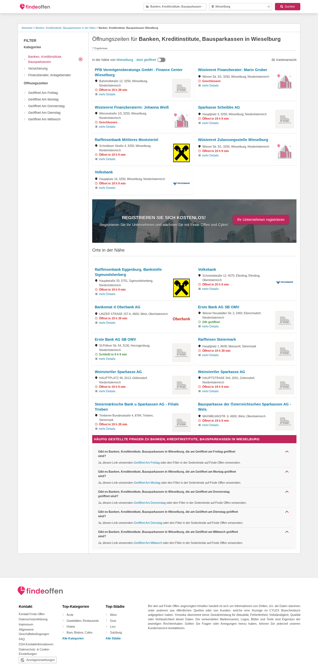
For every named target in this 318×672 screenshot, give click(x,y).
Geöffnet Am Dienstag (148, 522)
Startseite (27, 27)
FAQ (22, 639)
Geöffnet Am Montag (147, 482)
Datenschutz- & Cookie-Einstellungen (34, 651)
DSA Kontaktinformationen (36, 644)
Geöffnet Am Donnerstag (150, 502)
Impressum (26, 624)
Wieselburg (124, 60)
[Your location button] (269, 6)
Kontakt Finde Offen (32, 614)
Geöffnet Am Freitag (147, 462)
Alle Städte (113, 638)
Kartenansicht (286, 60)
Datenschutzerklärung (33, 619)
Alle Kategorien (73, 638)
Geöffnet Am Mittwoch (148, 542)
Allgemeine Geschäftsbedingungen (34, 632)
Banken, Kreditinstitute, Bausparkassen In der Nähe (66, 27)
